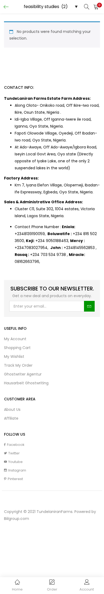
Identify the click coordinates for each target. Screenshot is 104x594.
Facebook (16, 444)
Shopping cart (17, 347)
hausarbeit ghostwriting (26, 383)
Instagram (17, 470)
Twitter (14, 453)
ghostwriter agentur (23, 374)
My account (15, 339)
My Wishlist (14, 356)
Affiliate (11, 418)
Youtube (15, 461)
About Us (12, 409)
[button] (96, 6)
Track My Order (18, 365)
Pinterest (15, 478)
